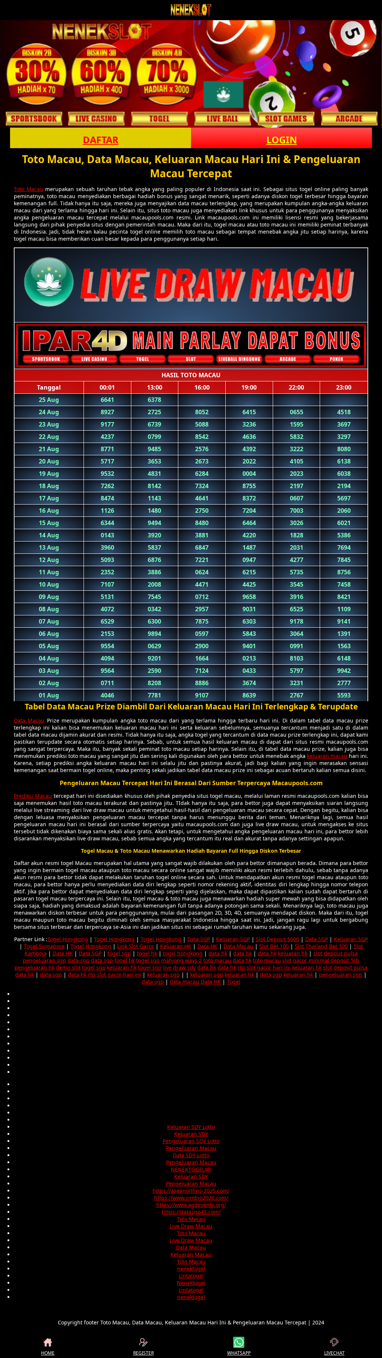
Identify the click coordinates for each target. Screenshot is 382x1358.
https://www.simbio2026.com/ (191, 1197)
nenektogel (191, 1268)
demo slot (68, 967)
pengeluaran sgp (44, 960)
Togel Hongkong (67, 939)
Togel (233, 981)
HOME (47, 1353)
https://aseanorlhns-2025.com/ (191, 1190)
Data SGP (198, 939)
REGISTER (143, 1353)
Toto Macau (28, 189)
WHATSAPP (239, 1353)
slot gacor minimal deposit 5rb (320, 960)
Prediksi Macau (33, 795)
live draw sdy (179, 967)
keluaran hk (292, 953)
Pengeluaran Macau (191, 1148)
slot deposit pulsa (335, 953)
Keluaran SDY (191, 1133)
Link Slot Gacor (135, 946)
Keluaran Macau (191, 1254)
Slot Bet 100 (274, 946)
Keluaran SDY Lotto (191, 1126)
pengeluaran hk (34, 967)
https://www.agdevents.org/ (191, 1204)
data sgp (79, 960)
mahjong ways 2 (181, 960)
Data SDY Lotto (191, 1155)
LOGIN (281, 139)
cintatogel (191, 1275)
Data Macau (29, 720)
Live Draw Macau (191, 1226)
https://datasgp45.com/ (191, 1211)
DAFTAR (101, 139)
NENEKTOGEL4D (191, 1169)
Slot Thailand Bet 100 (321, 946)
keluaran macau (327, 755)
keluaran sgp (163, 974)
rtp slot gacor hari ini (264, 967)
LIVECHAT (334, 1353)
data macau (184, 981)
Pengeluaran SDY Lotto (191, 1141)
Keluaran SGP (233, 939)
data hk (218, 953)
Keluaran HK (175, 946)
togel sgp (119, 953)
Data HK (207, 946)
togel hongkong (183, 953)
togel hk (147, 953)
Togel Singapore (44, 946)
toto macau (217, 960)
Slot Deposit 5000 (277, 939)
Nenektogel (191, 1282)
